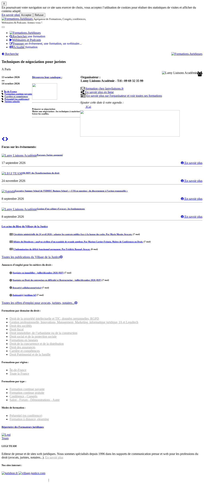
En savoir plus (11, 15)
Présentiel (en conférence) (17, 99)
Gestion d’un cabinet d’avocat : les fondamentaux (61, 209)
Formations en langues (24, 340)
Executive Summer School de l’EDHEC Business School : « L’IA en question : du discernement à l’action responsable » (71, 191)
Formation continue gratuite (27, 392)
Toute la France (19, 373)
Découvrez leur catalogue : (47, 77)
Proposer (47, 43)
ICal (88, 106)
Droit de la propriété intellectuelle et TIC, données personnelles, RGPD (54, 318)
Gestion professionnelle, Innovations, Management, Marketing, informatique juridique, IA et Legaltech (74, 322)
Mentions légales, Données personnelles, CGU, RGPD (84, 480)
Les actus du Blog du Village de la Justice (25, 226)
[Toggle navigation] (3, 27)
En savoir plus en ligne (99, 92)
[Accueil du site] (17, 19)
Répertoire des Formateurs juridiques (23, 426)
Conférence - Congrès (23, 396)
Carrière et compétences (16, 96)
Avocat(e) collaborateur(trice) (26, 287)
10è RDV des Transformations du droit (40, 173)
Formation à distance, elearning (29, 419)
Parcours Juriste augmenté (50, 155)
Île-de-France (10, 91)
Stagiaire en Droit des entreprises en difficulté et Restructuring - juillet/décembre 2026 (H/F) (57, 280)
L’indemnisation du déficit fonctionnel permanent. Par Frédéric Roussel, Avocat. (51, 249)
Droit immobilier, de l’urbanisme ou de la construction (43, 333)
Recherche (11, 54)
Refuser (39, 15)
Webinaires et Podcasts (26, 40)
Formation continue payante (18, 94)
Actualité (25, 47)
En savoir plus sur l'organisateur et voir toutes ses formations (124, 95)
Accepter (26, 15)
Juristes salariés (12, 101)
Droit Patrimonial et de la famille (30, 354)
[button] (3, 139)
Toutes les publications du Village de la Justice (31, 257)
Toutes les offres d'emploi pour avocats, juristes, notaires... (38, 303)
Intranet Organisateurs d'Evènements (25, 480)
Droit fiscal (17, 329)
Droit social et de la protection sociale (33, 336)
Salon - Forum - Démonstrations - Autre (35, 400)
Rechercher (29, 36)
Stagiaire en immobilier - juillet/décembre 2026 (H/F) (38, 272)
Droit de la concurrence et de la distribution (37, 343)
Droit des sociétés (21, 325)
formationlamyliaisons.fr (105, 88)
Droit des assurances (22, 347)
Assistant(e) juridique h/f (24, 295)
